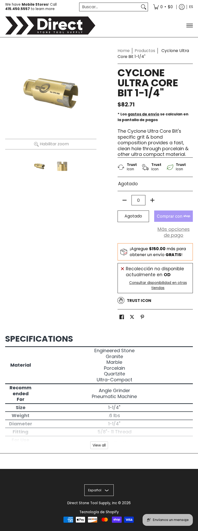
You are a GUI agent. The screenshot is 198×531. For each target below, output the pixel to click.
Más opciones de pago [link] (174, 232)
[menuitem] (163, 7)
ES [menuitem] (191, 6)
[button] (121, 317)
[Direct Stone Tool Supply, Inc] (50, 25)
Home (124, 51)
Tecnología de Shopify (99, 512)
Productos (145, 51)
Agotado (133, 216)
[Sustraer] (124, 200)
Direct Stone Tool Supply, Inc (92, 503)
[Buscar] (143, 7)
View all (99, 445)
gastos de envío (143, 114)
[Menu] (189, 25)
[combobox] (109, 7)
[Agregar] (152, 200)
